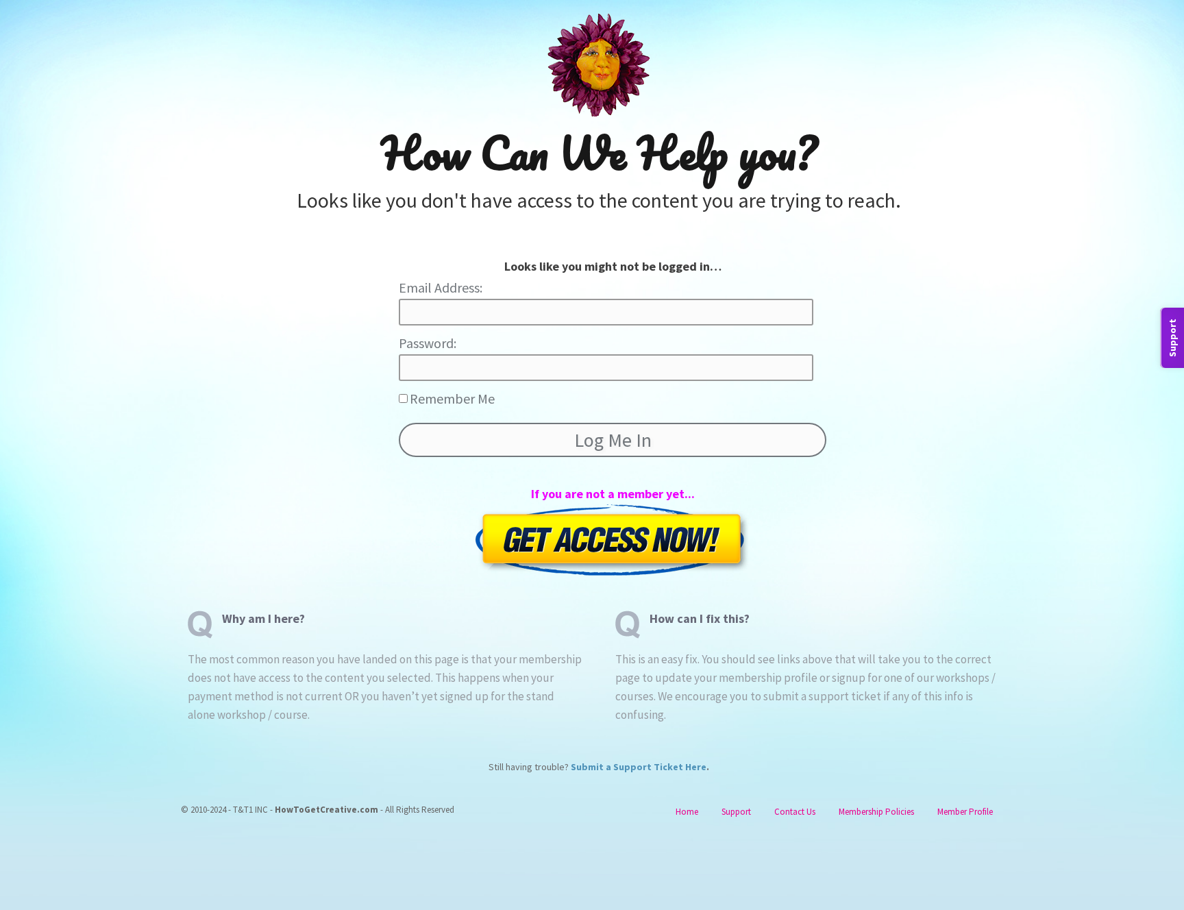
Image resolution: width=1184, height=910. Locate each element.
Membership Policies (876, 811)
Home (687, 811)
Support (736, 811)
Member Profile (965, 811)
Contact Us (794, 811)
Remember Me (452, 398)
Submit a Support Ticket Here (638, 767)
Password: (427, 343)
